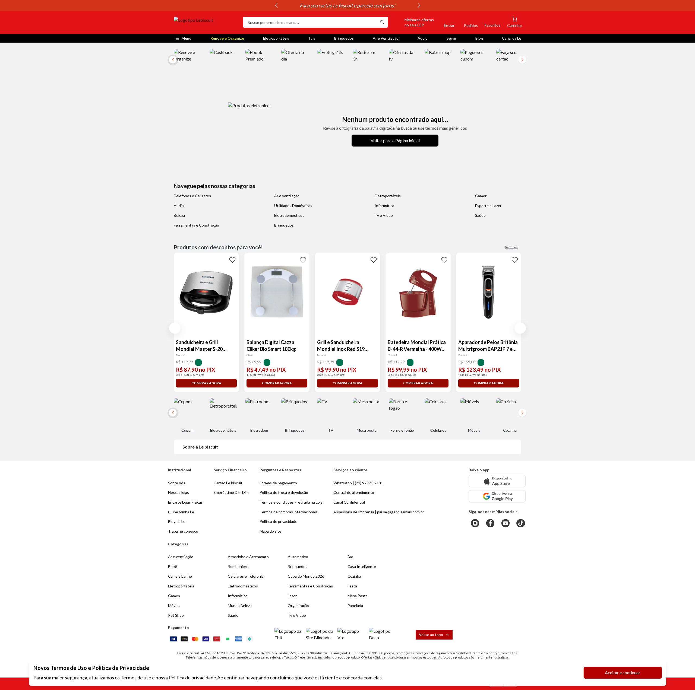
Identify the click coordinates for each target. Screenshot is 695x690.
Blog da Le (176, 521)
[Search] (382, 22)
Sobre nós (176, 483)
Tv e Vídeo (384, 215)
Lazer (292, 595)
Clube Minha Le (181, 512)
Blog (479, 38)
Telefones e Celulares (192, 195)
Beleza (179, 215)
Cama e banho (180, 576)
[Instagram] (475, 523)
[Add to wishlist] (232, 259)
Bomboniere (238, 566)
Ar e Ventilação (386, 38)
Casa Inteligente (362, 566)
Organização (298, 605)
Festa (352, 586)
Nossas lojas (178, 492)
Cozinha (354, 576)
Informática (384, 205)
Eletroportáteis (276, 38)
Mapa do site (270, 531)
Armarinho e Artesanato (248, 556)
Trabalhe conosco (183, 531)
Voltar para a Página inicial (395, 140)
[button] (413, 22)
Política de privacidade (192, 678)
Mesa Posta (358, 595)
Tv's (311, 38)
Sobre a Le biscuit (200, 446)
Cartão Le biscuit (228, 483)
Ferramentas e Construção (196, 225)
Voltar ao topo (431, 634)
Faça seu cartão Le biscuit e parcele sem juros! (347, 5)
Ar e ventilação (286, 195)
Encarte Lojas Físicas (185, 502)
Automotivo (298, 556)
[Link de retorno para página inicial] (206, 22)
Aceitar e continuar (622, 672)
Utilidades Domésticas (293, 205)
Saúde (480, 215)
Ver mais (511, 247)
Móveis (174, 605)
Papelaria (355, 605)
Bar (350, 556)
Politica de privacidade (278, 521)
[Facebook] (490, 523)
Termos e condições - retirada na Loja (291, 502)
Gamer (480, 195)
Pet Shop (176, 615)
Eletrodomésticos (289, 215)
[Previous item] (276, 5)
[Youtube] (505, 523)
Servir (451, 38)
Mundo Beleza (240, 605)
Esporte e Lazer (488, 205)
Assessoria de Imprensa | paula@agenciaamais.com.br (378, 512)
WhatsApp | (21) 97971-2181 (358, 483)
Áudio (423, 38)
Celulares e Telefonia (246, 576)
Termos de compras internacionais (289, 512)
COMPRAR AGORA (206, 383)
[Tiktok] (520, 523)
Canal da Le (511, 38)
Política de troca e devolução (284, 492)
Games (174, 595)
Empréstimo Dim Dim (231, 492)
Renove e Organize (227, 38)
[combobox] (310, 22)
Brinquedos (344, 38)
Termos (129, 678)
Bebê (172, 566)
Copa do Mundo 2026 (306, 576)
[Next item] (419, 5)
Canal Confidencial (349, 502)
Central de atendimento (353, 492)
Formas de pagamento (278, 483)
